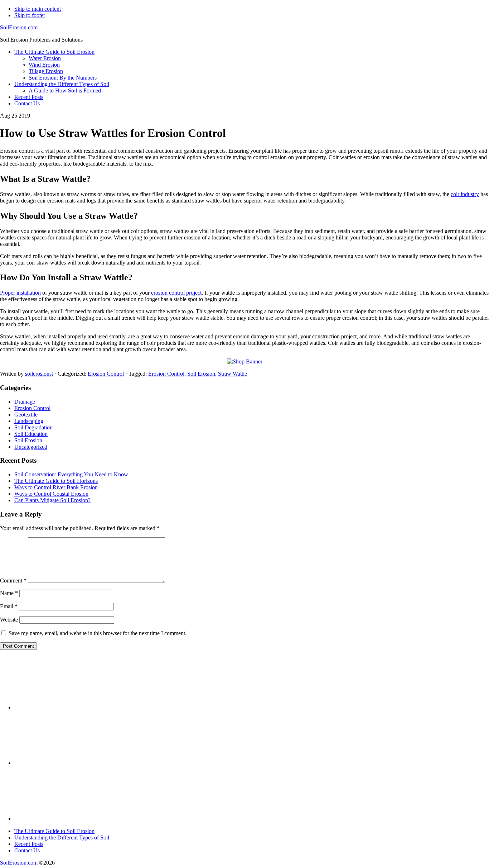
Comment (13, 580)
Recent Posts (28, 844)
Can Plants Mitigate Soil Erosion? (52, 500)
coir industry (465, 194)
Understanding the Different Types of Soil (61, 837)
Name (9, 593)
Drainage (24, 402)
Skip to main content (37, 9)
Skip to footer (29, 15)
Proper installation (20, 293)
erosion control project (176, 293)
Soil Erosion (201, 374)
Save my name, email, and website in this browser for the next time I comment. (98, 633)
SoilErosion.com (19, 27)
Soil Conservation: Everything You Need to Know (71, 474)
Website (9, 620)
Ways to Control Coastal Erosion (51, 494)
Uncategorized (30, 447)
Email (9, 606)
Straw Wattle (232, 374)
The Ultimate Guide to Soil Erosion (54, 831)
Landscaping (28, 421)
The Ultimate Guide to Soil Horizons (56, 481)
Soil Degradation (33, 427)
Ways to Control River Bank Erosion (56, 487)
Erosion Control (106, 374)
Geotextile (26, 414)
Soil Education (31, 434)
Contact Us (27, 850)
